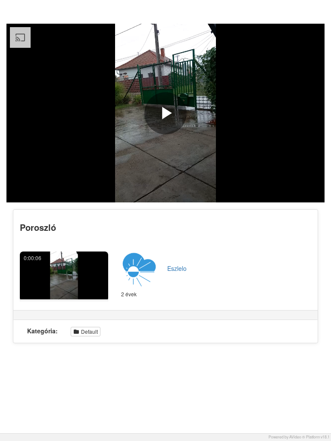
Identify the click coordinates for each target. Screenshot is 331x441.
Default (89, 331)
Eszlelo (177, 268)
